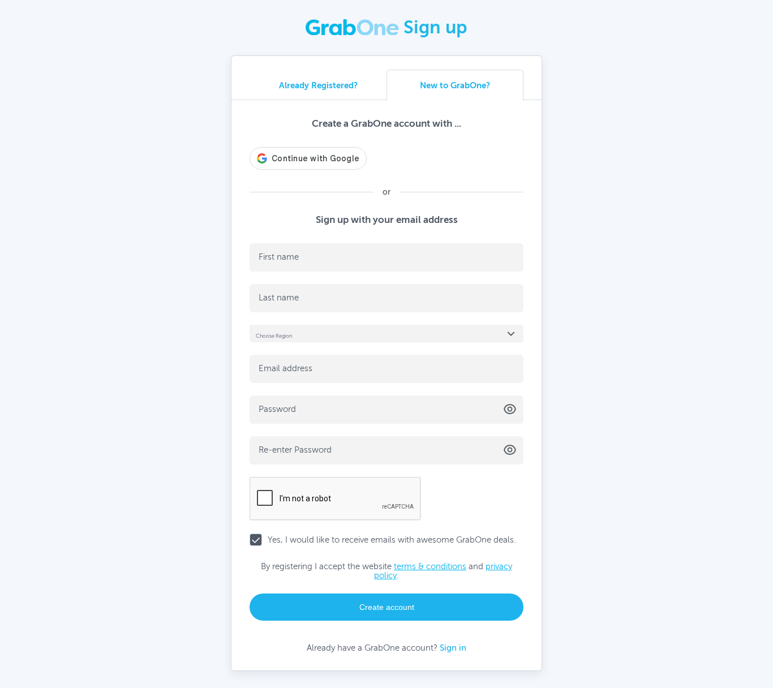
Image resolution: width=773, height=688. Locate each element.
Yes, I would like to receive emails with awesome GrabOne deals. (392, 539)
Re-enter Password (295, 449)
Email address (285, 368)
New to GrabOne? (455, 85)
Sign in (453, 647)
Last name (279, 297)
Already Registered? (318, 85)
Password (277, 409)
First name (279, 256)
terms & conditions (430, 566)
